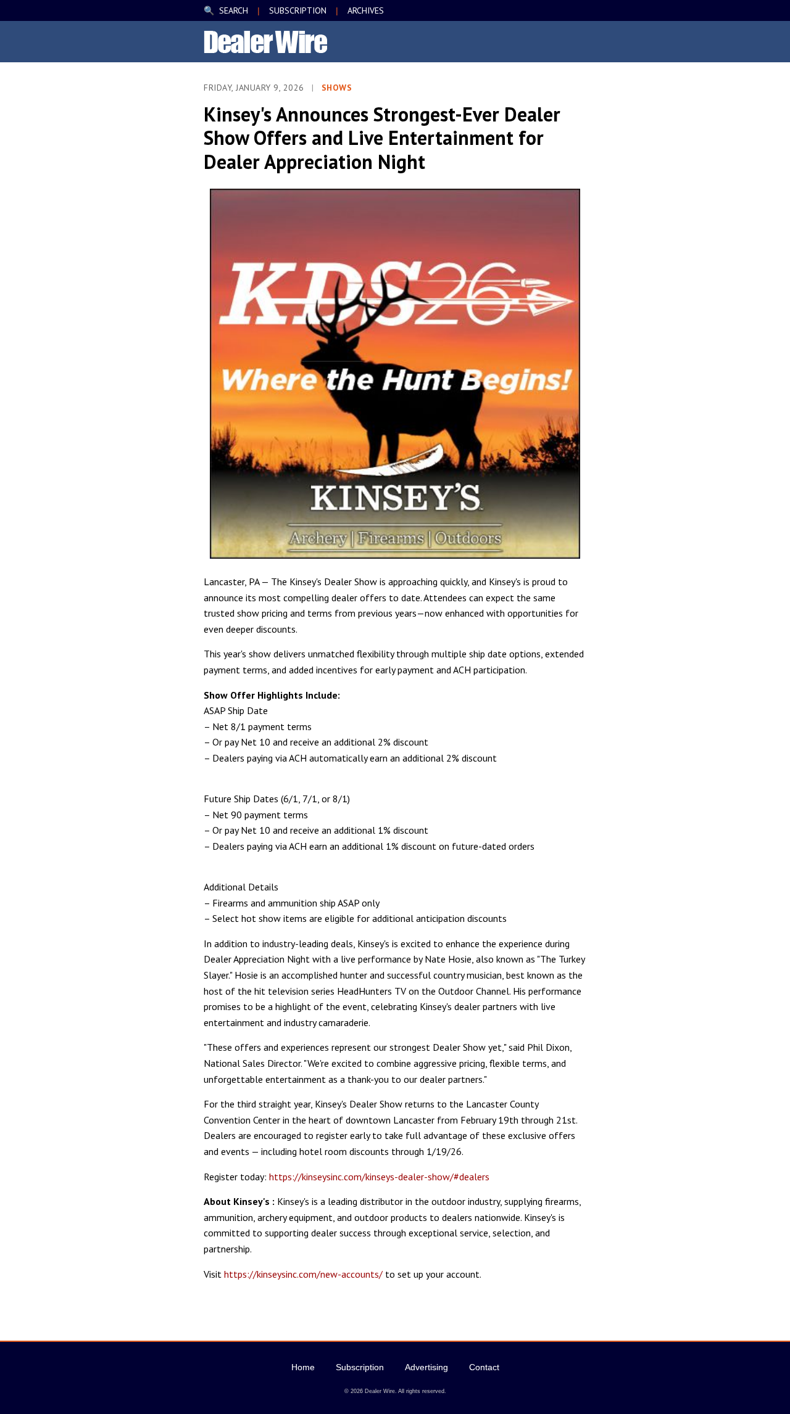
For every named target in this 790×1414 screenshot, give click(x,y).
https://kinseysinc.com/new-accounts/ (303, 1274)
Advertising (426, 1367)
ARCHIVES (365, 10)
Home (303, 1367)
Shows (337, 87)
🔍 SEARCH (226, 10)
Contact (484, 1367)
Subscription (360, 1367)
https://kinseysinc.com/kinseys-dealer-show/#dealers (379, 1176)
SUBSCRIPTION (297, 10)
